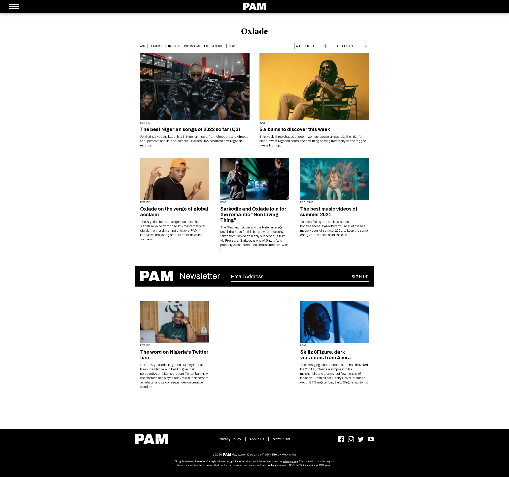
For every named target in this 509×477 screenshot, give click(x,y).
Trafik (265, 454)
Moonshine (289, 454)
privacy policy (290, 461)
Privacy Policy (230, 439)
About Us (257, 439)
